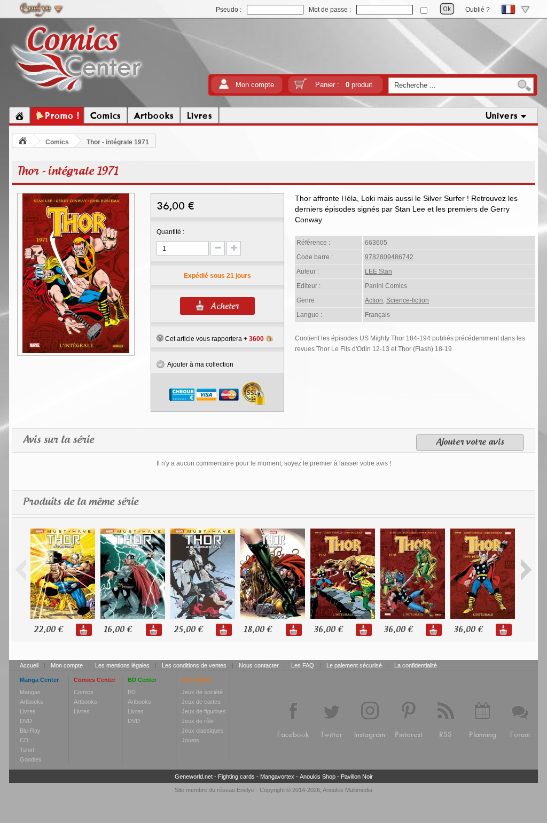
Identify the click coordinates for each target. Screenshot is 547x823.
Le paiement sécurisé (354, 665)
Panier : (343, 85)
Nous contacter (259, 665)
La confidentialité (415, 665)
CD (24, 740)
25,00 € (188, 629)
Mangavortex (277, 776)
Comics (57, 142)
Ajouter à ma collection (199, 364)
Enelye (245, 790)
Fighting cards (236, 776)
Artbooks (31, 701)
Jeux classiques (203, 730)
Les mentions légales (122, 665)
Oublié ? (477, 9)
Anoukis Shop (317, 776)
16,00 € (117, 629)
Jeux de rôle (198, 721)
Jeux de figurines (204, 711)
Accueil (29, 665)
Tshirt (27, 750)
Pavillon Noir (357, 776)
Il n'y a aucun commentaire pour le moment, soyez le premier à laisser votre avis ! (274, 463)
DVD (26, 721)
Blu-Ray (30, 730)
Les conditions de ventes (194, 665)
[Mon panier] (300, 87)
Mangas (30, 692)
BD (132, 692)
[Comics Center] (76, 92)
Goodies (31, 759)
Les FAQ (302, 665)
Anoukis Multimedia (347, 790)
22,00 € (48, 629)
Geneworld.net (194, 776)
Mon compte (255, 85)
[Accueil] (19, 115)
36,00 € (328, 629)
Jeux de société (202, 692)
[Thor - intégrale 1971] (75, 351)
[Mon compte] (224, 87)
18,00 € (257, 629)
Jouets (190, 740)
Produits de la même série (80, 502)
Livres (28, 711)
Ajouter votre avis (470, 442)
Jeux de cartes (201, 701)
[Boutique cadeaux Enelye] (160, 338)
